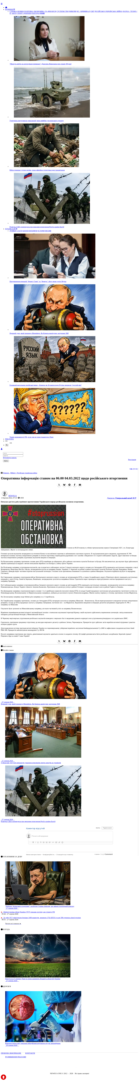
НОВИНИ (9, 9)
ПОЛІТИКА (28, 11)
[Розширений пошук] (6, 445)
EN (134, 469)
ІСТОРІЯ (41, 231)
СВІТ (92, 11)
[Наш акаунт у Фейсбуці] (63, 1068)
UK (131, 469)
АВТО (14, 13)
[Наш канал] (81, 1068)
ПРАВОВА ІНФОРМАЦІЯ (11, 1053)
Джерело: (121, 498)
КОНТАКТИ (30, 1053)
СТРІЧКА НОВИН (17, 11)
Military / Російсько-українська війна (23, 473)
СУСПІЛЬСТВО (62, 11)
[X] (59, 485)
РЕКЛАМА (9, 439)
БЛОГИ (26, 231)
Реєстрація (132, 460)
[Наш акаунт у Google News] (74, 1068)
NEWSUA (12, 496)
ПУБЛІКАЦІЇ (10, 229)
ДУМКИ (13, 231)
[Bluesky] (64, 485)
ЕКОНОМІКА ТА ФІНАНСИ (45, 11)
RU (137, 469)
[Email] (80, 485)
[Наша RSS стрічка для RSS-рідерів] (86, 1068)
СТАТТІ (19, 231)
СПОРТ (20, 13)
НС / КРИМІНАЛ (83, 11)
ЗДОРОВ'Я (27, 13)
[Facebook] (75, 485)
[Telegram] (69, 485)
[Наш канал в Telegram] (68, 1068)
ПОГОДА (35, 13)
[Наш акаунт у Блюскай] (58, 1068)
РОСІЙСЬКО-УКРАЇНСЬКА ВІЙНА (108, 11)
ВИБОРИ (72, 11)
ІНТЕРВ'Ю (33, 231)
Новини (6, 473)
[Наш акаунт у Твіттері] (53, 1068)
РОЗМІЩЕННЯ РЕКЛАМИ (15, 1057)
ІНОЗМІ (48, 231)
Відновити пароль (10, 458)
